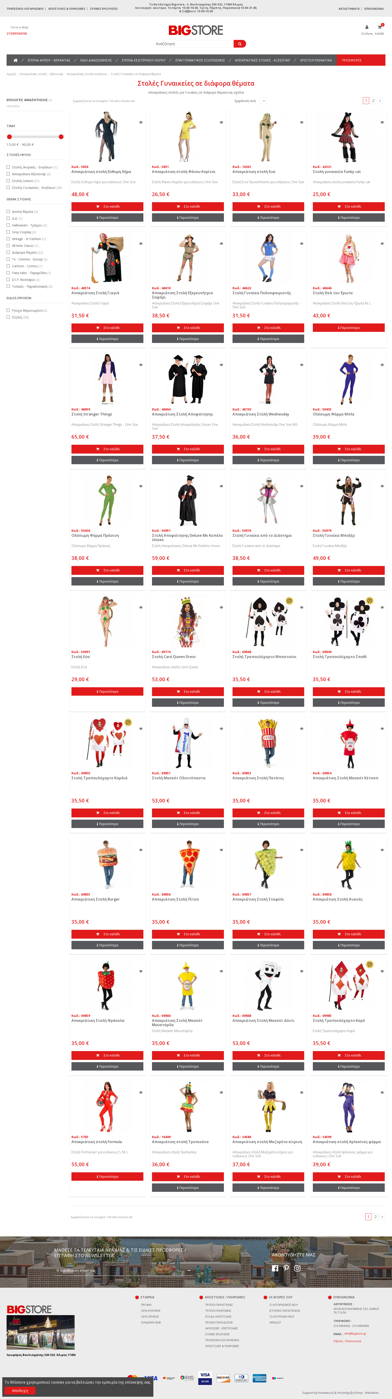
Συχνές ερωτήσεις (104, 9)
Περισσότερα (108, 217)
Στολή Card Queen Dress (174, 656)
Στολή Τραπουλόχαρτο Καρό (339, 1020)
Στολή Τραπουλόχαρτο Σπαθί (340, 656)
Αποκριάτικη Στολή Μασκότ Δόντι (263, 1020)
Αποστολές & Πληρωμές (66, 9)
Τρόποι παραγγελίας (219, 1305)
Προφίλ (146, 1305)
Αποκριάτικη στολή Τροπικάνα (180, 1141)
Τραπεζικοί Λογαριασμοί (25, 9)
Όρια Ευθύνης (151, 1311)
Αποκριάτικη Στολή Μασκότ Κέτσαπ (345, 777)
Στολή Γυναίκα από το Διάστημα (262, 535)
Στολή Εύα (80, 656)
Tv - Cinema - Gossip (29, 259)
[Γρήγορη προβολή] (141, 122)
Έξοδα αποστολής (218, 1317)
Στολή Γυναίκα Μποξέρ (334, 535)
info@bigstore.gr (355, 1334)
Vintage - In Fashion (29, 239)
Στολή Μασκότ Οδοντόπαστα (179, 777)
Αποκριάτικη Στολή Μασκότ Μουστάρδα (177, 1022)
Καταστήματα (349, 9)
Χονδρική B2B (151, 1322)
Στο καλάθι (111, 206)
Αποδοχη (20, 1390)
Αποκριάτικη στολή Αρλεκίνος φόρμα (347, 1141)
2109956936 (17, 33)
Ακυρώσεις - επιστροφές (221, 1328)
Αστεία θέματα (25, 211)
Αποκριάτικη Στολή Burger (95, 899)
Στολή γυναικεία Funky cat (337, 171)
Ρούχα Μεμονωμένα (29, 310)
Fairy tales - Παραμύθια (31, 273)
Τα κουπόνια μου (282, 1317)
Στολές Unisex (25, 181)
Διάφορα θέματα (27, 252)
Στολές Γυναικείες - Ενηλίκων (37, 187)
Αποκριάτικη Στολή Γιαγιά (95, 292)
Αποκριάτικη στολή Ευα (254, 171)
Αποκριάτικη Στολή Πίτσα (175, 899)
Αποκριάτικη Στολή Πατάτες (258, 777)
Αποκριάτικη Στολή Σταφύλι (258, 899)
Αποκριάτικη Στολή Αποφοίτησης (182, 414)
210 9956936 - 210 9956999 (351, 1326)
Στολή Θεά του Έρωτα (333, 292)
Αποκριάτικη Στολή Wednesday (261, 414)
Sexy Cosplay (24, 232)
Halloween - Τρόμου (29, 225)
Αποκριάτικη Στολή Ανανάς (338, 899)
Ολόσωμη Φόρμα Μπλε (334, 414)
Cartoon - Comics (27, 266)
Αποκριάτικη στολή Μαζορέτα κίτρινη (267, 1141)
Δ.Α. (17, 218)
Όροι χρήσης (150, 1317)
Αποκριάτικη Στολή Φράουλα (98, 1020)
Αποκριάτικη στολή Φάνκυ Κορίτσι (184, 171)
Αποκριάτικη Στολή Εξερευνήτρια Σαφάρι (182, 295)
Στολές (20, 317)
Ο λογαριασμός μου (284, 1305)
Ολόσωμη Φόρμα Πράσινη (95, 535)
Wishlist (275, 1322)
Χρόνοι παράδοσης (219, 1322)
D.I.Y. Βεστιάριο (26, 279)
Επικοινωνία (374, 9)
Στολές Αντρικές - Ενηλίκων (34, 167)
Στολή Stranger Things (91, 414)
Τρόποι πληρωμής (218, 1311)
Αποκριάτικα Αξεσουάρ (31, 174)
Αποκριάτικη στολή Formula (96, 1141)
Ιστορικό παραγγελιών (285, 1311)
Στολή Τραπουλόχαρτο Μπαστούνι (264, 656)
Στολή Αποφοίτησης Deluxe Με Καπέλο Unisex (187, 537)
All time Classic (25, 245)
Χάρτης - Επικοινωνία (347, 1341)
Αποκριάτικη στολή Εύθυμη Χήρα (101, 171)
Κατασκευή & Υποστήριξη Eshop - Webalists (348, 1393)
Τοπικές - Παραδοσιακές (32, 286)
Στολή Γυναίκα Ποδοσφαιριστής (262, 292)
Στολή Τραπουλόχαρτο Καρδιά (99, 777)
